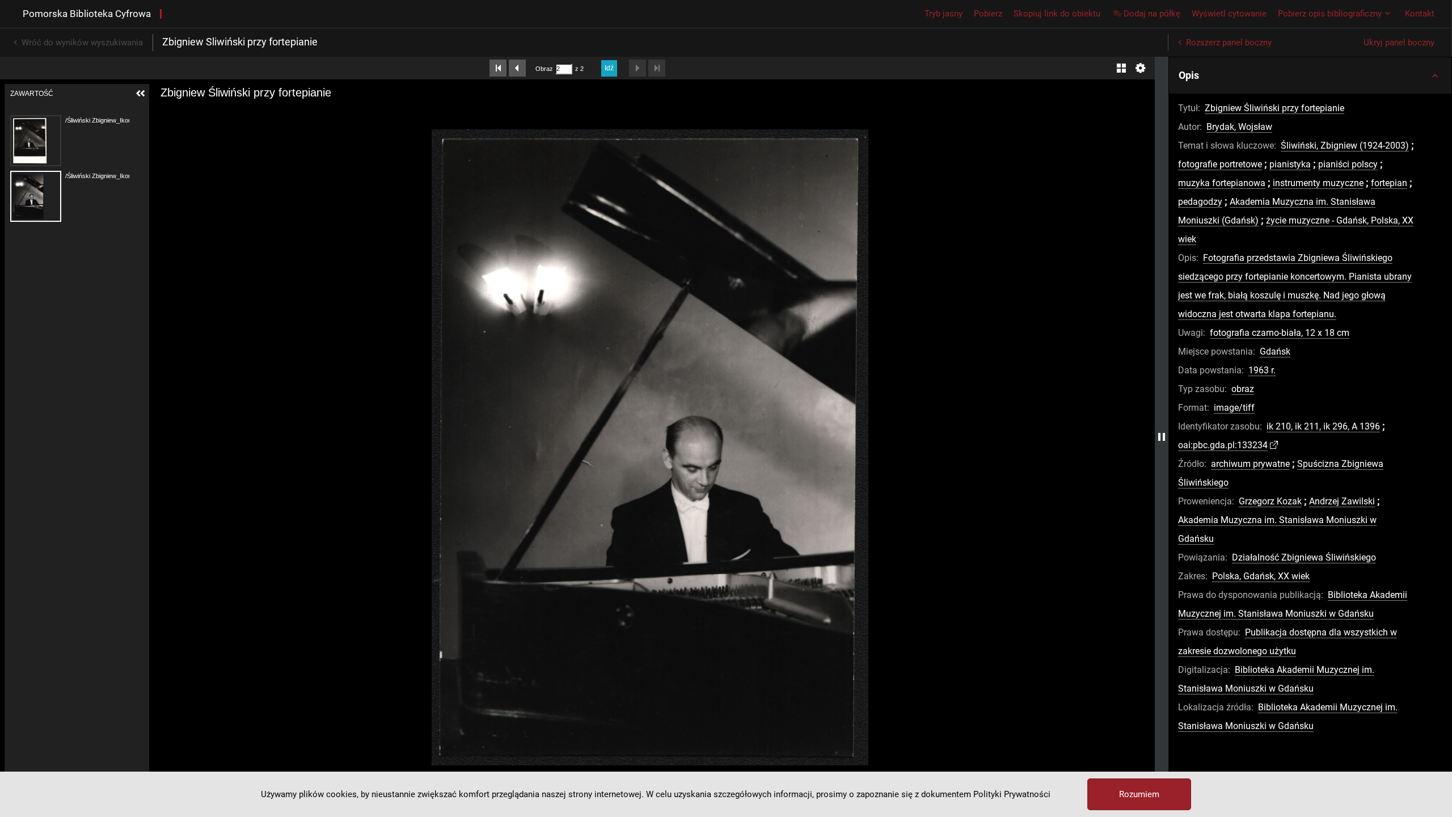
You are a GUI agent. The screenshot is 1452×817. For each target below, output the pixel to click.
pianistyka (1290, 164)
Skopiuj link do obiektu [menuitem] (1057, 14)
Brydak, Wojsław (1239, 126)
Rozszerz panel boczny (1229, 42)
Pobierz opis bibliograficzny (1330, 14)
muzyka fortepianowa (1221, 183)
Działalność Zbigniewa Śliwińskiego (1304, 557)
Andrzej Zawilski (1342, 501)
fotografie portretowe (1220, 164)
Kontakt (1419, 14)
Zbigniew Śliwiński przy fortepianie (1274, 108)
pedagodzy (1200, 201)
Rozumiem (1139, 794)
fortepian (1389, 183)
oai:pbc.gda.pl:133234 (1223, 445)
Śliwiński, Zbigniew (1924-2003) (1345, 145)
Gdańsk (1275, 351)
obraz (1242, 389)
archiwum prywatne (1250, 463)
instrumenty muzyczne (1318, 183)
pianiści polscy (1348, 164)
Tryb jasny (944, 14)
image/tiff (1234, 407)
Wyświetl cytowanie (1229, 14)
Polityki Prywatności (1011, 794)
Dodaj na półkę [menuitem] (1152, 14)
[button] (1310, 75)
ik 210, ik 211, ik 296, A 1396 (1323, 426)
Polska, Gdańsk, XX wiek (1261, 576)
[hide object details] (1161, 437)
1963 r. (1262, 370)
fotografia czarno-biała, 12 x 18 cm (1279, 332)
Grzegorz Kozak (1270, 501)
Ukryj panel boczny (1399, 42)
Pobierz (988, 14)
